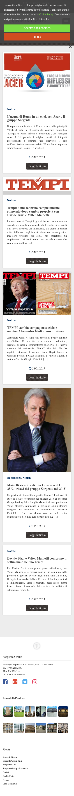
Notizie (11, 109)
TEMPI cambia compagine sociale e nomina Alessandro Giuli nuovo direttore (35, 329)
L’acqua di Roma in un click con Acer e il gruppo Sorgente (36, 118)
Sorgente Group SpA (12, 760)
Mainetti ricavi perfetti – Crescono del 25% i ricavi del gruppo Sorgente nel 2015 (36, 487)
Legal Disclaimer (10, 783)
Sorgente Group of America (15, 768)
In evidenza (14, 477)
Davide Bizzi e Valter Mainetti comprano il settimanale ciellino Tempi (36, 560)
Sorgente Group (10, 757)
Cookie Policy (9, 775)
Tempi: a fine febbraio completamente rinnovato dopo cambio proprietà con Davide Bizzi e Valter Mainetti (33, 211)
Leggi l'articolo (37, 166)
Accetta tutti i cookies (37, 28)
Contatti (6, 772)
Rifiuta (37, 36)
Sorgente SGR (9, 764)
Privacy (6, 779)
